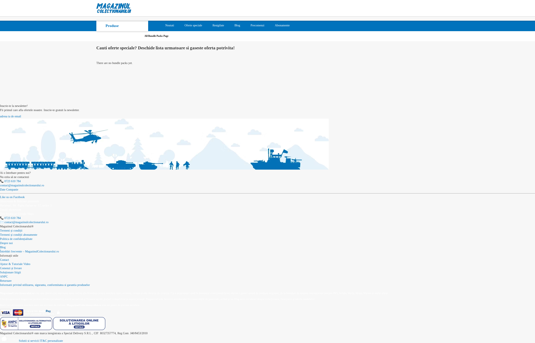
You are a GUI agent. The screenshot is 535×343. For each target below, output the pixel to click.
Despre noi (6, 243)
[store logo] (113, 8)
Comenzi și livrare (11, 268)
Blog (3, 247)
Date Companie (9, 189)
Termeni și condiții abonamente (18, 234)
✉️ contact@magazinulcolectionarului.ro (24, 222)
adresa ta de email (10, 116)
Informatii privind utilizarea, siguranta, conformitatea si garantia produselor (45, 285)
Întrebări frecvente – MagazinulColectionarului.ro (29, 251)
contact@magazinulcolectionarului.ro (22, 185)
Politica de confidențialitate (16, 239)
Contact (4, 259)
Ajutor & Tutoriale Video (15, 264)
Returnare (5, 280)
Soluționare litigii (10, 272)
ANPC (4, 276)
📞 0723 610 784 (10, 181)
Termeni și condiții (11, 230)
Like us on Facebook (12, 197)
